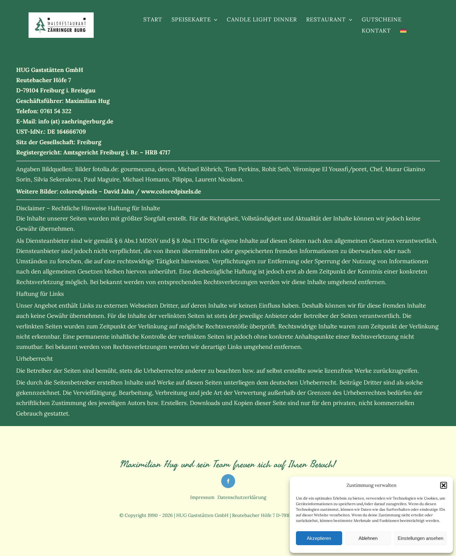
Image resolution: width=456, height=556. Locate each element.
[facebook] (228, 481)
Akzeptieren (319, 538)
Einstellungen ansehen (420, 538)
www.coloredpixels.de (171, 191)
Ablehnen (368, 538)
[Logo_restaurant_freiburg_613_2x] (61, 19)
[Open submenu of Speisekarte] (214, 19)
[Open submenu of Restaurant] (349, 19)
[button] (443, 485)
